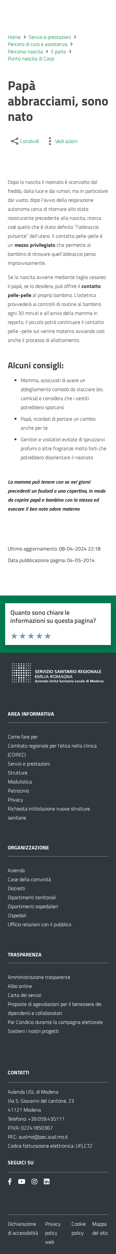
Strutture (17, 772)
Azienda (16, 870)
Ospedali (17, 915)
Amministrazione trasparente (39, 977)
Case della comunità (29, 879)
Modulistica (20, 781)
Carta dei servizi (24, 995)
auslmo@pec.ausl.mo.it (43, 1137)
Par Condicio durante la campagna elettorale (55, 1022)
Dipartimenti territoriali (32, 897)
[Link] (10, 1182)
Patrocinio (18, 790)
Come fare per (23, 736)
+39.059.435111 (46, 1119)
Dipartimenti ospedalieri (33, 906)
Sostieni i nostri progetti (33, 1031)
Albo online (20, 986)
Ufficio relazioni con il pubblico (39, 924)
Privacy (15, 799)
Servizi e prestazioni (29, 763)
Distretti (16, 888)
